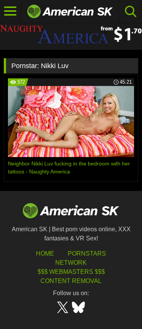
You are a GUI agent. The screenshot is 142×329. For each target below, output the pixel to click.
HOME (45, 253)
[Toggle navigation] (10, 11)
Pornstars (87, 253)
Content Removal (71, 281)
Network (71, 262)
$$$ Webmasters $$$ (71, 272)
